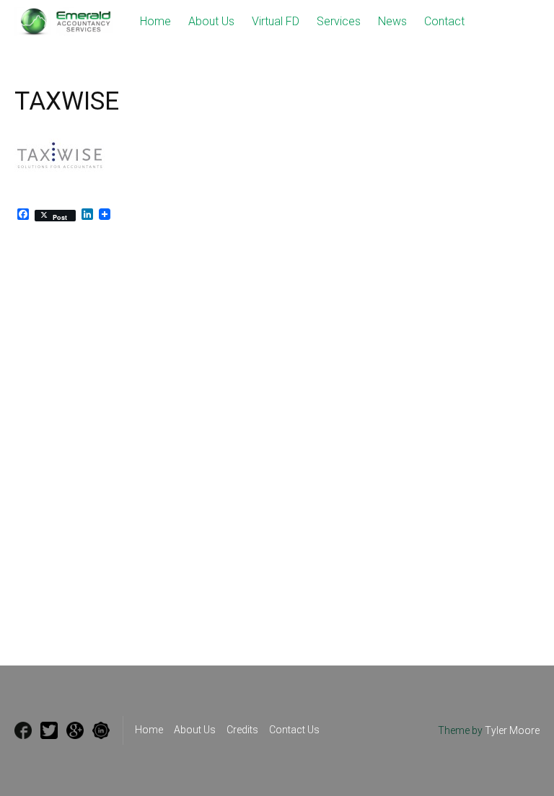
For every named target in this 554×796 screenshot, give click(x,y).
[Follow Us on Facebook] (23, 730)
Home (155, 21)
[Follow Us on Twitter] (49, 730)
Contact (444, 21)
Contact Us (294, 729)
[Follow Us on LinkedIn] (101, 730)
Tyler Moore (512, 730)
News (392, 21)
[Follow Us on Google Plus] (75, 730)
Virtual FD (275, 21)
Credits (242, 729)
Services (339, 21)
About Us (211, 21)
